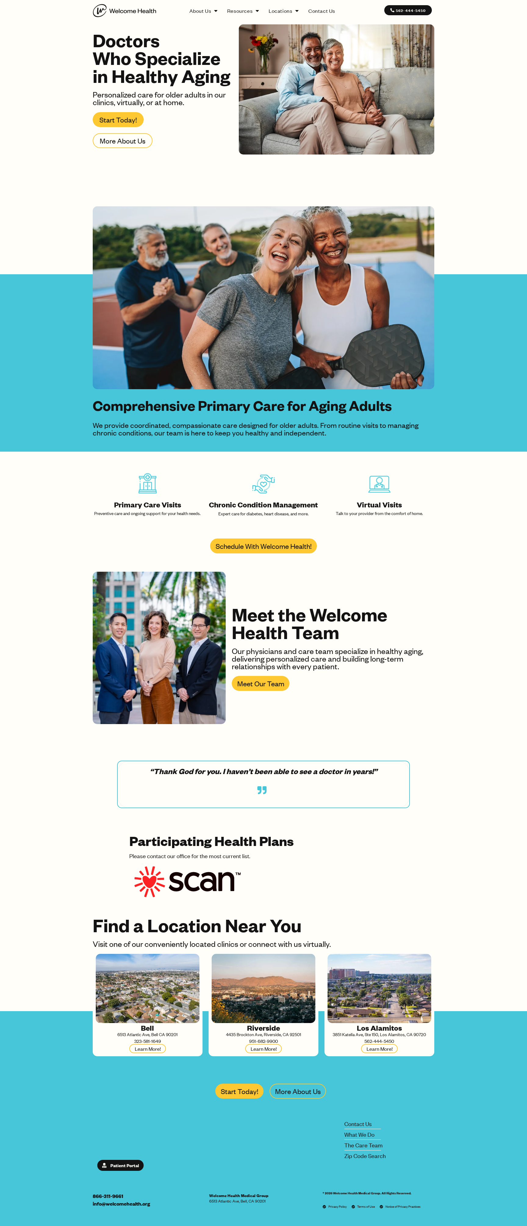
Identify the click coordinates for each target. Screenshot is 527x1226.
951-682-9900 (263, 1041)
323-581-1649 (147, 1041)
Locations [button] (280, 10)
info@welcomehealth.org (121, 1203)
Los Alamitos (379, 1027)
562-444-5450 (379, 1041)
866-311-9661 (108, 1195)
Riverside (263, 1027)
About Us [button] (200, 10)
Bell (147, 1027)
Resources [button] (240, 10)
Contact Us (321, 10)
